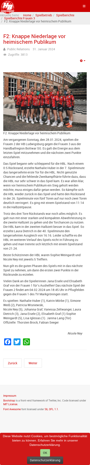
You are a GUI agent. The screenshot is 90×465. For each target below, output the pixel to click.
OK (45, 453)
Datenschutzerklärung (45, 460)
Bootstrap (9, 400)
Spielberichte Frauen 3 (19, 18)
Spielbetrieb (43, 15)
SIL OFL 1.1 (51, 409)
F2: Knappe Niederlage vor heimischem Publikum (34, 39)
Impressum (9, 395)
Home (27, 15)
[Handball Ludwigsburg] (7, 6)
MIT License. (10, 404)
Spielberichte (65, 15)
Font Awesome (12, 409)
